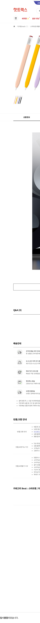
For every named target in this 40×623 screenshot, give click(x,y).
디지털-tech (21, 26)
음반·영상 (35, 18)
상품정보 (26, 117)
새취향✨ (25, 18)
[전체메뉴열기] (15, 18)
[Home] (14, 26)
